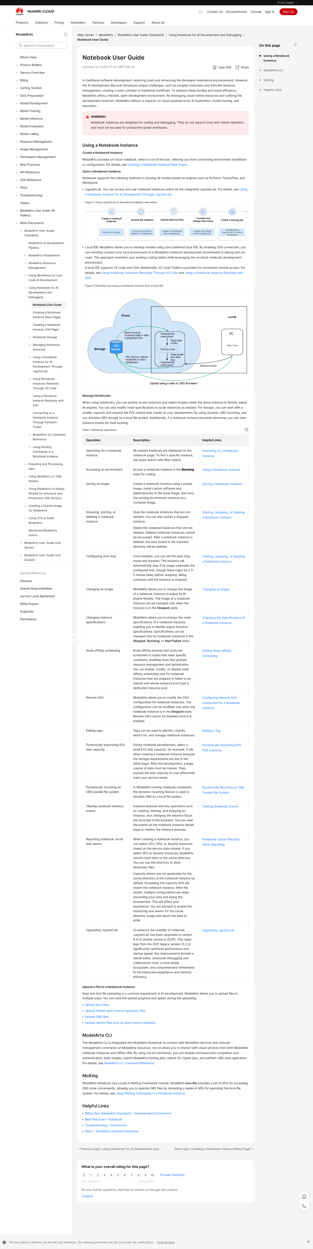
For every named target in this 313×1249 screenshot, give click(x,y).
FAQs (23, 187)
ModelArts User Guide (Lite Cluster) (42, 557)
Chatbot (87, 1196)
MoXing (269, 80)
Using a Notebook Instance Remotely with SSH (48, 400)
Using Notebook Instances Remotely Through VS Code (46, 383)
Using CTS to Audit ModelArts (41, 520)
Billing (24, 80)
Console (255, 11)
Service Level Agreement (37, 596)
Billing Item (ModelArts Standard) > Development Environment (128, 1113)
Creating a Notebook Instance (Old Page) (46, 327)
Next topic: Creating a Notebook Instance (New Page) (213, 1149)
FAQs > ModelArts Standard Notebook (111, 1131)
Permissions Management (38, 157)
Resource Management (36, 141)
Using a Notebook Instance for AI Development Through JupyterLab (48, 364)
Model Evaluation (32, 126)
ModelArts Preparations (44, 255)
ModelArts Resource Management (42, 265)
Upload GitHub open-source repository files (115, 1010)
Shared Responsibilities (36, 588)
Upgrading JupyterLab (218, 930)
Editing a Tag (211, 730)
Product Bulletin (31, 65)
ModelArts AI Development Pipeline (46, 245)
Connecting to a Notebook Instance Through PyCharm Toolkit (45, 420)
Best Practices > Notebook (103, 1119)
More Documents (32, 223)
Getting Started (31, 88)
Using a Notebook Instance (276, 58)
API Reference (30, 172)
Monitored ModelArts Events (43, 533)
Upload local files (97, 1004)
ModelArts (106, 35)
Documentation (236, 11)
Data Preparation (32, 95)
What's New (28, 57)
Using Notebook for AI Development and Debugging (43, 292)
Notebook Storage (45, 337)
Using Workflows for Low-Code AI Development (46, 278)
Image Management (34, 149)
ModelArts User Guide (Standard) (39, 233)
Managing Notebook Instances (46, 347)
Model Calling (29, 134)
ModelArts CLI (273, 70)
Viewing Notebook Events (220, 806)
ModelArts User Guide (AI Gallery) (37, 213)
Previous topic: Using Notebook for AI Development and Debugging (121, 1149)
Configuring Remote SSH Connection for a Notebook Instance (221, 703)
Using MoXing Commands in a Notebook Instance (45, 451)
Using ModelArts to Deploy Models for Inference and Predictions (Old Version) (47, 493)
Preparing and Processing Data (46, 466)
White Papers (29, 604)
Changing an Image (216, 589)
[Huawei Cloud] (35, 11)
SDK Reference (30, 180)
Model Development (34, 103)
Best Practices (30, 164)
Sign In (269, 11)
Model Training (30, 111)
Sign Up (288, 11)
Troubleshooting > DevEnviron (106, 1125)
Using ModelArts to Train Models (45, 479)
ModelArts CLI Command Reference (49, 437)
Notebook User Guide (47, 304)
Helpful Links (272, 90)
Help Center (85, 35)
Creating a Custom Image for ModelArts (45, 508)
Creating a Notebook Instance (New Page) (47, 315)
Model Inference (31, 118)
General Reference (33, 573)
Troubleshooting (31, 195)
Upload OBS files (96, 1016)
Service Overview (32, 72)
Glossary (26, 581)
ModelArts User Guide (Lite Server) (42, 545)
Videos (24, 203)
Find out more (166, 1242)
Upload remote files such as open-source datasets (120, 1022)
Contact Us (215, 11)
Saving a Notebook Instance (222, 484)
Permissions (28, 619)
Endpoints (27, 611)
